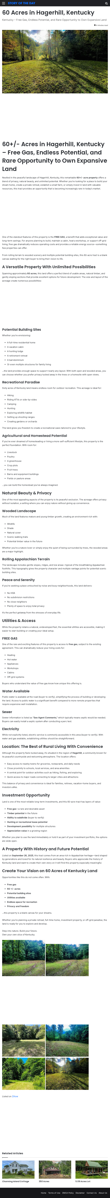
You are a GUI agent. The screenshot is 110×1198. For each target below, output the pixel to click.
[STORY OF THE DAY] (21, 3)
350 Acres (44, 1181)
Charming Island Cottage (15, 1181)
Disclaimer (80, 1193)
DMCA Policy (68, 1193)
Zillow (15, 1096)
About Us (103, 1193)
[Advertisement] (55, 119)
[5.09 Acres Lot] (91, 1170)
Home (43, 1193)
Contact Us (92, 1193)
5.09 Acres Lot (82, 1181)
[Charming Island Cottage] (18, 1170)
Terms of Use (54, 1193)
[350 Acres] (55, 1170)
